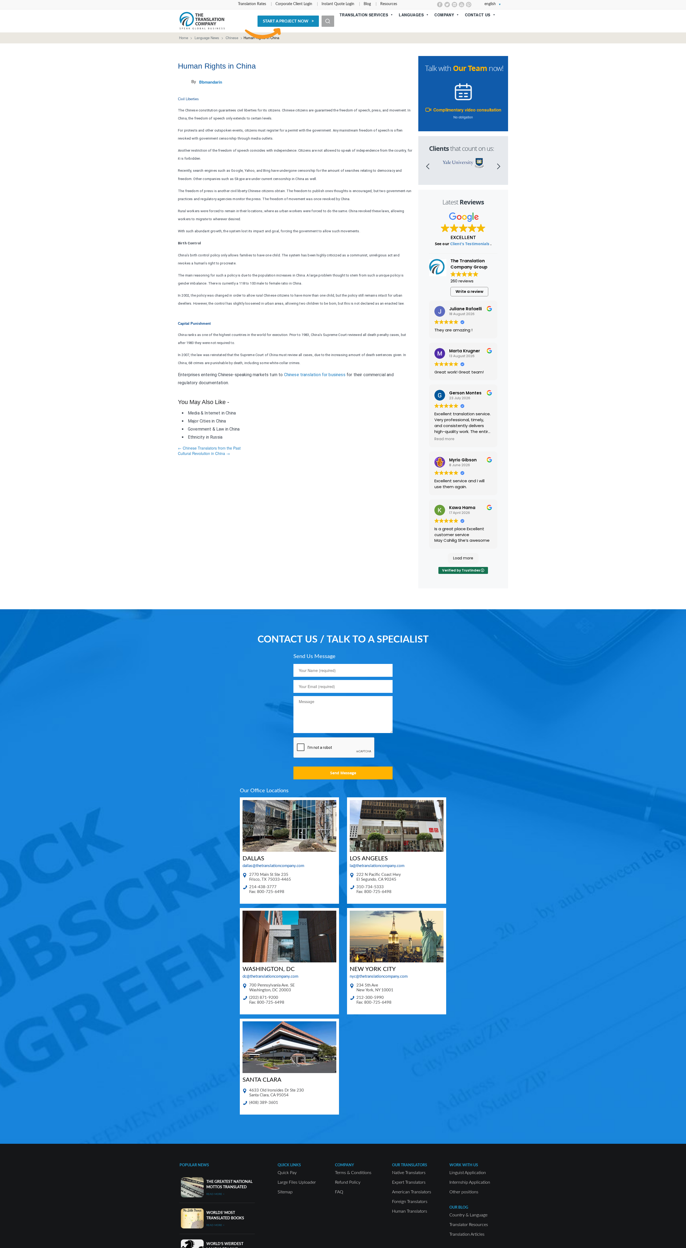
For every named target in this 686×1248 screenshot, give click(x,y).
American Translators (411, 1192)
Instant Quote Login (338, 4)
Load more (463, 558)
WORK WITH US (463, 1165)
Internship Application (469, 1182)
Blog (367, 4)
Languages (411, 14)
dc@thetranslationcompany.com (270, 976)
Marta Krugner (464, 351)
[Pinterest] (469, 4)
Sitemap (285, 1192)
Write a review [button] (469, 291)
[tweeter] (447, 4)
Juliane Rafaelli (465, 309)
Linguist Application (467, 1173)
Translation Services (364, 14)
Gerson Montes (465, 393)
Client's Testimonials (470, 243)
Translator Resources (468, 1225)
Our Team (470, 68)
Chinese (232, 37)
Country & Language (468, 1215)
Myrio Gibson (463, 460)
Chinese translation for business (314, 374)
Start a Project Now (285, 21)
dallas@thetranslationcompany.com (273, 866)
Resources (388, 4)
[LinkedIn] (454, 4)
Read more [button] (444, 439)
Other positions (463, 1192)
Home (183, 37)
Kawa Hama (462, 507)
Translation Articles (466, 1234)
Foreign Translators (409, 1202)
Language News (207, 37)
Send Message (343, 772)
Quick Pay (287, 1173)
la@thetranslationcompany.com (377, 866)
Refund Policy (347, 1182)
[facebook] (440, 4)
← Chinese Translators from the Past (209, 448)
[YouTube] (461, 4)
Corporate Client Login (293, 4)
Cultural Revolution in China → (204, 453)
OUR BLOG (458, 1207)
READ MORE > (215, 1194)
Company (444, 14)
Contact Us (477, 14)
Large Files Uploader (297, 1182)
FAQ (339, 1192)
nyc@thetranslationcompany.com (379, 976)
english (490, 4)
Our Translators (409, 1165)
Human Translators (409, 1211)
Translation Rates (252, 4)
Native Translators (409, 1173)
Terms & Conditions (353, 1173)
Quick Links (289, 1165)
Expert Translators (409, 1182)
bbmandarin (210, 82)
